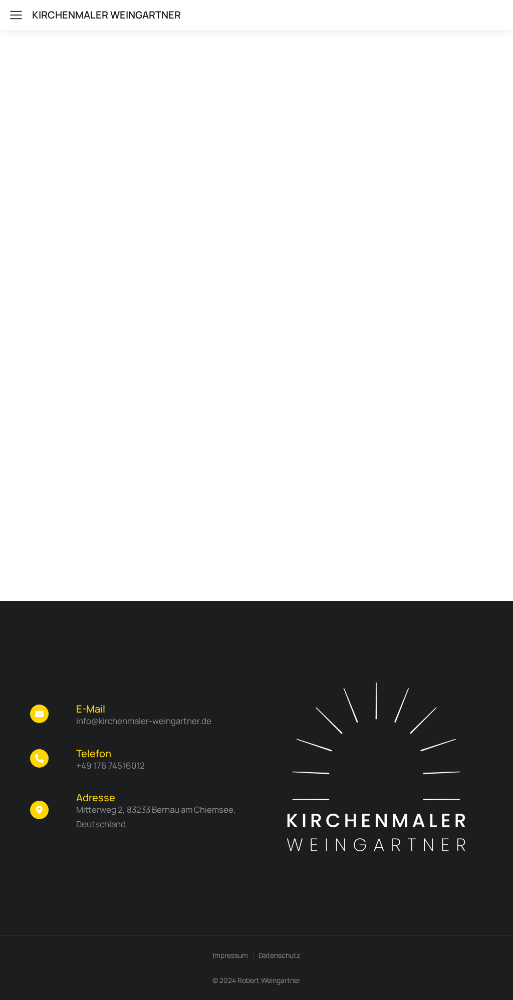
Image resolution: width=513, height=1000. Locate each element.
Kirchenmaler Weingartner (106, 15)
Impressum (230, 955)
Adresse (95, 797)
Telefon (93, 753)
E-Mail (90, 709)
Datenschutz (279, 955)
